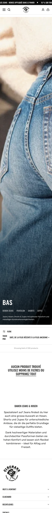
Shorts (31, 310)
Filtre (9, 331)
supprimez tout (26, 374)
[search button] (8, 9)
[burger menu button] (4, 9)
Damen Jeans (8, 310)
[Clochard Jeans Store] (26, 9)
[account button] (43, 9)
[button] (47, 9)
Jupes (39, 310)
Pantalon (21, 310)
